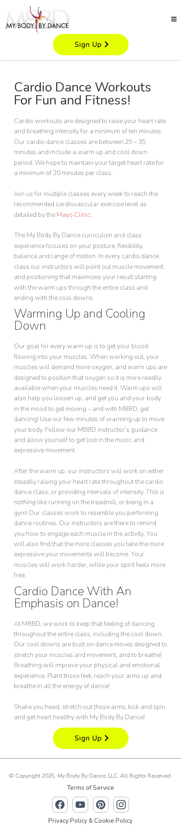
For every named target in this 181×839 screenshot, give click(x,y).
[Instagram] (121, 805)
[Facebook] (60, 805)
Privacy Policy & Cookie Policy (90, 821)
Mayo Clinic (73, 214)
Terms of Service (90, 788)
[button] (173, 19)
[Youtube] (80, 805)
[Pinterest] (101, 805)
